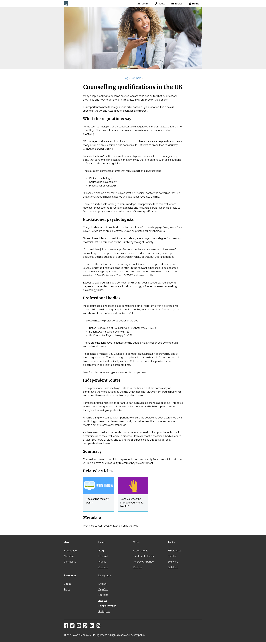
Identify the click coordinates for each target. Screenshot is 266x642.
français (102, 600)
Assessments (140, 550)
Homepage (70, 550)
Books (67, 583)
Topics (178, 3)
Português (104, 611)
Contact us (70, 561)
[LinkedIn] (92, 626)
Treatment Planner (143, 556)
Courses (103, 567)
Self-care (173, 561)
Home (195, 3)
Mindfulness (174, 550)
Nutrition (172, 556)
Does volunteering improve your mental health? (132, 502)
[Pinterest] (86, 626)
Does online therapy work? (97, 500)
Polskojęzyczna (107, 605)
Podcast (103, 556)
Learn (145, 3)
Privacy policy (137, 635)
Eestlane (103, 594)
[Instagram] (99, 626)
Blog (125, 78)
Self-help (136, 78)
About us (69, 556)
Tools (161, 3)
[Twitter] (73, 626)
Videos (102, 561)
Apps (67, 589)
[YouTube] (80, 626)
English (102, 583)
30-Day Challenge (143, 561)
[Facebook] (67, 626)
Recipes (137, 567)
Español (103, 589)
